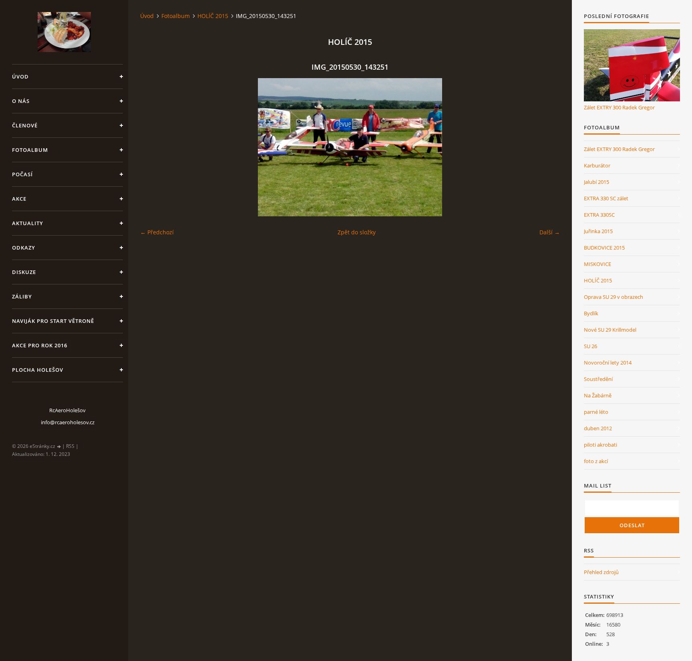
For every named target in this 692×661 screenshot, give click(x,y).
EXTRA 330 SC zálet (606, 198)
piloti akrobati (600, 444)
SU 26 (590, 346)
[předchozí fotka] (153, 147)
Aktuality (27, 223)
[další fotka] (547, 147)
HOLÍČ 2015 (212, 16)
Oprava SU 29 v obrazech (613, 296)
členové (25, 125)
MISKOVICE (597, 264)
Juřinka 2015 (598, 231)
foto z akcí (596, 461)
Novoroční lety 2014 (608, 362)
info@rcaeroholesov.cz (68, 422)
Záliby (22, 296)
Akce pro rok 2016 (39, 345)
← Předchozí (157, 232)
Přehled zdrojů (601, 572)
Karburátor (597, 165)
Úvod (20, 76)
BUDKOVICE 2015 (604, 247)
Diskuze (24, 272)
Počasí (22, 174)
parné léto (596, 411)
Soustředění (598, 379)
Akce (19, 198)
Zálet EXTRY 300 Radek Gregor (619, 107)
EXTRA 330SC (599, 214)
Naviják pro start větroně (53, 320)
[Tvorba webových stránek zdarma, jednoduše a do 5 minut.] (59, 446)
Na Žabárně (598, 395)
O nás (21, 101)
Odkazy (23, 247)
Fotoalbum (30, 149)
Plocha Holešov (37, 369)
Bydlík (591, 313)
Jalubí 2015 (596, 181)
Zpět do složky (357, 232)
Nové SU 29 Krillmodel (610, 329)
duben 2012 (598, 428)
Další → (549, 232)
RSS (70, 446)
